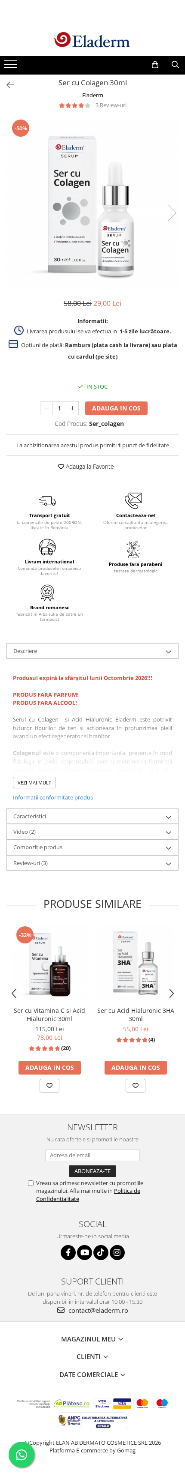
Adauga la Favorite (89, 466)
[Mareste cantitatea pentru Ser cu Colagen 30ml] (72, 408)
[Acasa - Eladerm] (92, 40)
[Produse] (11, 66)
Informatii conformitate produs (53, 797)
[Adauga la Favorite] (49, 1086)
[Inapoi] (6, 85)
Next (172, 213)
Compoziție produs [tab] (37, 847)
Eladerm (92, 95)
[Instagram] (117, 1252)
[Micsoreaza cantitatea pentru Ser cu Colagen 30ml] (46, 408)
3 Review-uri (111, 105)
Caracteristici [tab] (29, 816)
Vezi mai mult (34, 782)
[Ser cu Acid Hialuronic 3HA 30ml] (135, 963)
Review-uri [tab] (30, 863)
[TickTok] (100, 1252)
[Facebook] (68, 1252)
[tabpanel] (92, 204)
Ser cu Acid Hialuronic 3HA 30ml (135, 1014)
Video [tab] (24, 831)
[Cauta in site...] (175, 64)
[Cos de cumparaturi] (155, 64)
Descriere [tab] (25, 651)
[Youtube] (84, 1252)
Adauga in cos (116, 408)
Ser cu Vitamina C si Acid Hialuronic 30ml (49, 1014)
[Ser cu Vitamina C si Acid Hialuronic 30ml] (49, 963)
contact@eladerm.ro (97, 1310)
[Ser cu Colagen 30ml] (92, 204)
